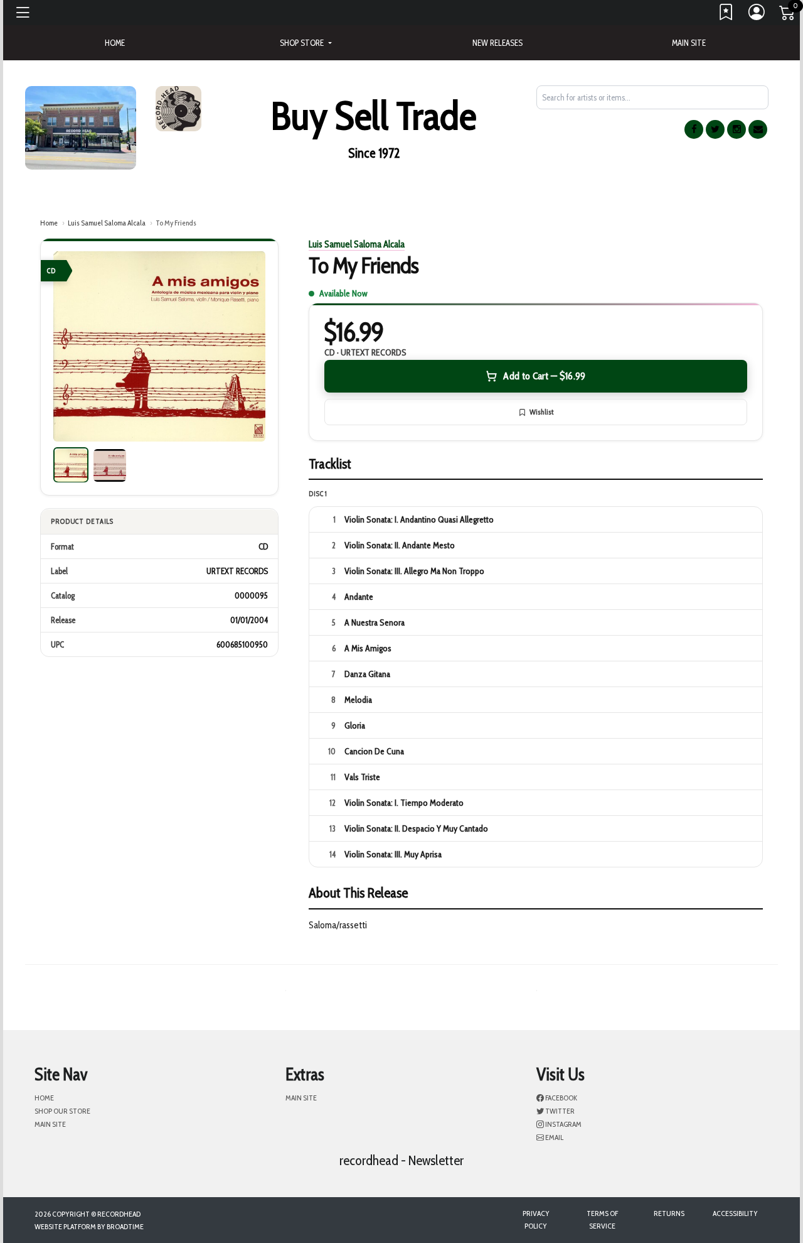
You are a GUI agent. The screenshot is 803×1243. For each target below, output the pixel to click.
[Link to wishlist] (726, 15)
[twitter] (715, 129)
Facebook (560, 1097)
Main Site (689, 43)
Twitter (559, 1110)
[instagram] (736, 129)
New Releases (497, 43)
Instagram (563, 1124)
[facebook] (694, 129)
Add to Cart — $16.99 (544, 376)
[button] (305, 42)
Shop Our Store (62, 1110)
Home (49, 222)
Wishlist (541, 411)
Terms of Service (602, 1219)
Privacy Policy (536, 1219)
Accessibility (735, 1213)
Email (553, 1137)
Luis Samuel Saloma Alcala (107, 222)
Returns (669, 1213)
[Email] (757, 129)
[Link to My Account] (757, 15)
